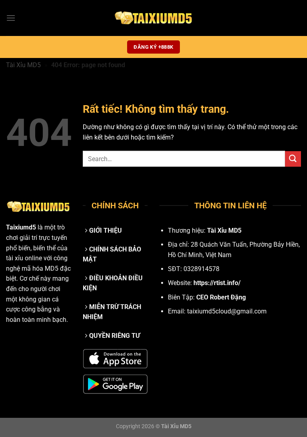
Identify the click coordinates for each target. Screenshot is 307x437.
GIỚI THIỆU (105, 230)
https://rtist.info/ (217, 283)
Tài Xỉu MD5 (23, 65)
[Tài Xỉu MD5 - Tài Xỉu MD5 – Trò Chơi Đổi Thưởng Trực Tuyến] (153, 18)
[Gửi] (293, 159)
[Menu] (11, 18)
